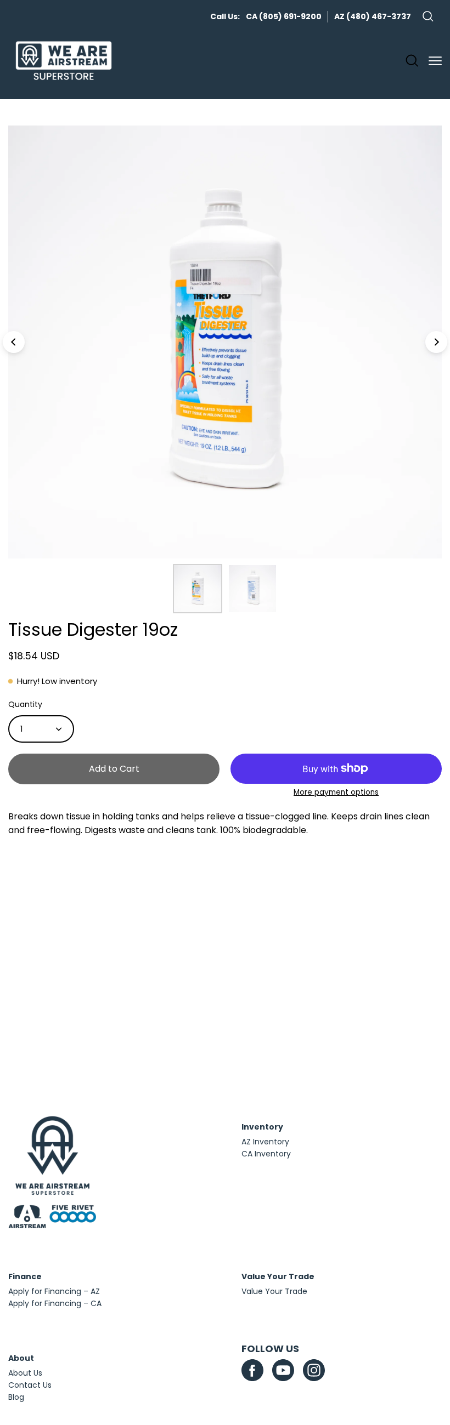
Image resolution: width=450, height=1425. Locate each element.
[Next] (436, 342)
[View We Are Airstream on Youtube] (283, 1370)
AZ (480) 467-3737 (372, 16)
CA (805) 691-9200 (284, 16)
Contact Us (30, 1385)
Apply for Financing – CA (55, 1303)
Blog (16, 1397)
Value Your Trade (274, 1291)
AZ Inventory (265, 1141)
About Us (25, 1372)
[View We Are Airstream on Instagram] (314, 1370)
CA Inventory (266, 1153)
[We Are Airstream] (63, 61)
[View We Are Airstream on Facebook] (252, 1370)
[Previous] (14, 342)
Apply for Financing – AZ (54, 1291)
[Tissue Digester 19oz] (197, 588)
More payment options (336, 792)
